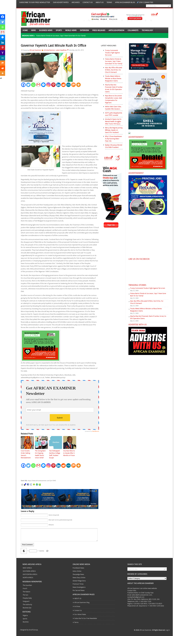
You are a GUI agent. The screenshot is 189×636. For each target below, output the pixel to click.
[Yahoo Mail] (2, 52)
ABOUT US (99, 2)
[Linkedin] (58, 85)
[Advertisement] (59, 474)
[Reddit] (63, 85)
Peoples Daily (27, 598)
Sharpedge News (78, 574)
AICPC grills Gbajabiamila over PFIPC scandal (113, 114)
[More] (78, 85)
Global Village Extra (79, 581)
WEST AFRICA (27, 568)
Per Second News (78, 590)
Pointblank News (78, 568)
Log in (168, 630)
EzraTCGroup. (33, 630)
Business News (45, 30)
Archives (76, 2)
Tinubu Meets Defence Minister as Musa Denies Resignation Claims (113, 78)
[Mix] (73, 85)
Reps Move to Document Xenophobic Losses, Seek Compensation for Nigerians (113, 99)
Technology (147, 30)
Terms (109, 2)
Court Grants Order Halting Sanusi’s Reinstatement (26, 454)
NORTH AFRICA (28, 577)
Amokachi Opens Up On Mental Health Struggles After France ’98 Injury (113, 121)
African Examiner (35, 50)
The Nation (26, 592)
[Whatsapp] (33, 85)
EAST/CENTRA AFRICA (30, 574)
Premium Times (78, 584)
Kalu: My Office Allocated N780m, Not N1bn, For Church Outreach (113, 69)
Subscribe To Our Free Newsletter (34, 2)
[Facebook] (23, 85)
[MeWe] (68, 85)
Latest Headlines (61, 50)
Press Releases (98, 30)
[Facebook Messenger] (43, 85)
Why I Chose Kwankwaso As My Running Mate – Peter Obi (113, 138)
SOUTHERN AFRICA (29, 571)
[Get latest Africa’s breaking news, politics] (32, 18)
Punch (25, 588)
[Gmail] (38, 85)
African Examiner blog (125, 2)
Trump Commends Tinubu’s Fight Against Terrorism (112, 52)
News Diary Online (79, 577)
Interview (84, 30)
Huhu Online (77, 571)
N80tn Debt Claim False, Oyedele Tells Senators (113, 107)
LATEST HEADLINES (108, 45)
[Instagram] (48, 85)
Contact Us (88, 2)
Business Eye (27, 608)
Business (26, 622)
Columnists (133, 30)
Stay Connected (146, 2)
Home (25, 30)
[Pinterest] (53, 85)
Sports (59, 30)
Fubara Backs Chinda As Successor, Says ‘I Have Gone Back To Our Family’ (61, 36)
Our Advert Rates (61, 2)
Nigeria (25, 615)
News (33, 30)
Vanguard (26, 601)
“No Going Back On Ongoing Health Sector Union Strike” (40, 454)
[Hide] (1, 78)
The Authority (27, 604)
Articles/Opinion (116, 30)
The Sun (25, 595)
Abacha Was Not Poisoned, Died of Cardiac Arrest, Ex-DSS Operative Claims (114, 88)
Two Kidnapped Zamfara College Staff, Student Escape (54, 454)
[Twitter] (28, 85)
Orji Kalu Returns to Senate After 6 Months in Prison (69, 453)
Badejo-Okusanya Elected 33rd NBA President (113, 146)
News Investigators (79, 587)
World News (70, 30)
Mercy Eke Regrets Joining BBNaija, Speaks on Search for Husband (113, 130)
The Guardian (27, 585)
